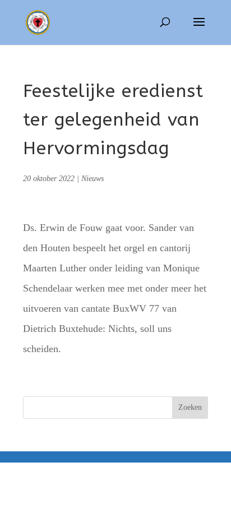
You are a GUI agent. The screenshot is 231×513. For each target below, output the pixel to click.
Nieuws (92, 178)
